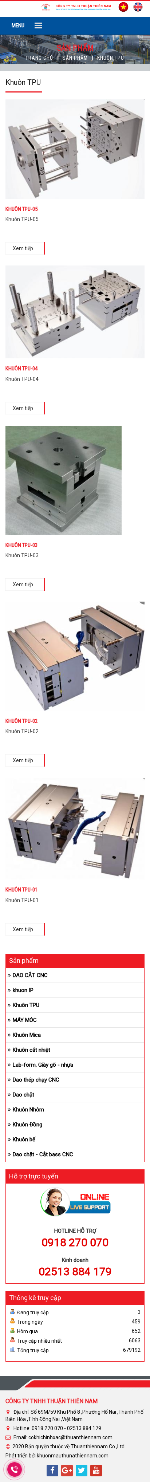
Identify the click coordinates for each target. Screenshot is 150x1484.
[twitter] (81, 1470)
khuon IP (23, 990)
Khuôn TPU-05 (21, 209)
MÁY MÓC (25, 1020)
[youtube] (96, 1470)
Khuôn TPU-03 (21, 545)
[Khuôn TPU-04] (75, 311)
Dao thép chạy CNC (36, 1079)
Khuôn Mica (27, 1035)
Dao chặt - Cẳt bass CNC (43, 1154)
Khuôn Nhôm (28, 1109)
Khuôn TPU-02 (21, 721)
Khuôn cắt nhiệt (31, 1050)
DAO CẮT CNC (30, 975)
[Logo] (75, 6)
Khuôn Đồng (27, 1124)
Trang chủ (39, 58)
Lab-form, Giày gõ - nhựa (43, 1065)
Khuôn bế (24, 1139)
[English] (136, 6)
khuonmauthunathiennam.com (72, 1456)
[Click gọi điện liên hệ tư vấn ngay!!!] (14, 1469)
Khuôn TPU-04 (21, 369)
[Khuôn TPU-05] (75, 148)
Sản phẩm (75, 58)
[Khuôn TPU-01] (75, 828)
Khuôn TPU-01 (21, 890)
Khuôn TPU (26, 1005)
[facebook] (52, 1470)
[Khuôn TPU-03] (63, 480)
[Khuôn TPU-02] (75, 655)
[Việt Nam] (122, 6)
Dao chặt (23, 1094)
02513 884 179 (75, 1271)
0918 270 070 (75, 1242)
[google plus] (67, 1470)
